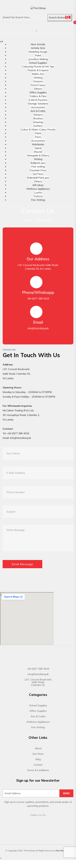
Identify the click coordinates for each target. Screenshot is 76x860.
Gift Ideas (38, 185)
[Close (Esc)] (56, 4)
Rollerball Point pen (38, 177)
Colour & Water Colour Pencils (38, 129)
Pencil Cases (38, 85)
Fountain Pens (38, 170)
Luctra (38, 192)
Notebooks (38, 144)
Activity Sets (38, 48)
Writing (38, 77)
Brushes (38, 118)
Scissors (38, 81)
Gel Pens (38, 174)
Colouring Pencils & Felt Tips (38, 66)
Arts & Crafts (38, 111)
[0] (40, 29)
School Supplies (38, 62)
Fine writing (38, 166)
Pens (38, 137)
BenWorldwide (63, 850)
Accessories (38, 107)
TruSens (38, 196)
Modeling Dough (38, 51)
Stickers (38, 114)
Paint (38, 55)
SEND (66, 793)
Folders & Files (38, 96)
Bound (38, 151)
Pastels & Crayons (38, 70)
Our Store (38, 753)
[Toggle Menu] (1, 41)
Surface (38, 125)
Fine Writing (38, 200)
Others (38, 88)
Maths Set (38, 74)
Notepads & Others (38, 155)
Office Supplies (38, 92)
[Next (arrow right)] (70, 430)
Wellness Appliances (38, 188)
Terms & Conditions (38, 770)
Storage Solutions (38, 103)
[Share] (64, 4)
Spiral (38, 148)
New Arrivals (38, 44)
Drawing (38, 122)
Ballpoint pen (38, 162)
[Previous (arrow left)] (6, 430)
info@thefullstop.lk (20, 438)
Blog (38, 759)
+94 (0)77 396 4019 (18, 433)
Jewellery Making (38, 59)
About (38, 748)
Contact (38, 764)
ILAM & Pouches (38, 99)
